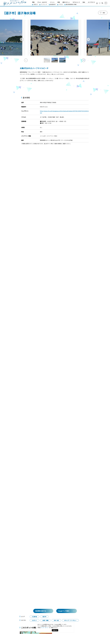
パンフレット (44, 4)
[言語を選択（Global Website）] (97, 3)
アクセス (61, 4)
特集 (33, 2)
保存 (104, 13)
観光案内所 (53, 4)
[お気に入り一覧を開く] (99, 3)
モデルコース (76, 2)
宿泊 (84, 2)
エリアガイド (91, 2)
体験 (58, 2)
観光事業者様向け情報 (71, 4)
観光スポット (66, 2)
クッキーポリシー (45, 627)
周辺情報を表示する (40, 611)
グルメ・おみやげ (42, 2)
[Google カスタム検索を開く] (102, 3)
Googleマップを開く (64, 611)
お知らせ (35, 4)
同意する (55, 630)
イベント (52, 2)
